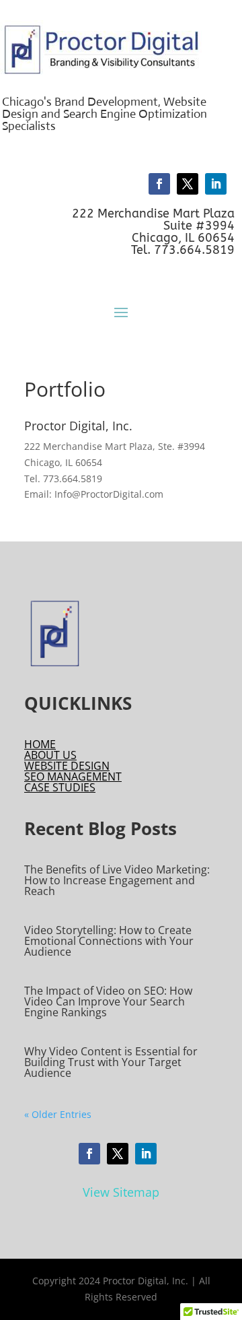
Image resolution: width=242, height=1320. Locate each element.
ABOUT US (50, 755)
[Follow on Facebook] (159, 184)
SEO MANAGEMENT (73, 776)
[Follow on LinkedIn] (216, 184)
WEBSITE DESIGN (67, 765)
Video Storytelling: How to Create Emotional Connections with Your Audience (109, 941)
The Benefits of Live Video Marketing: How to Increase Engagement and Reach (117, 880)
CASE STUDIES (59, 787)
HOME (40, 744)
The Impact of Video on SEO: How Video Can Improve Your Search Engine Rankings (108, 1001)
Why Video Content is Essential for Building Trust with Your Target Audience (111, 1062)
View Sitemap (121, 1192)
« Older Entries (57, 1114)
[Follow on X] (187, 184)
